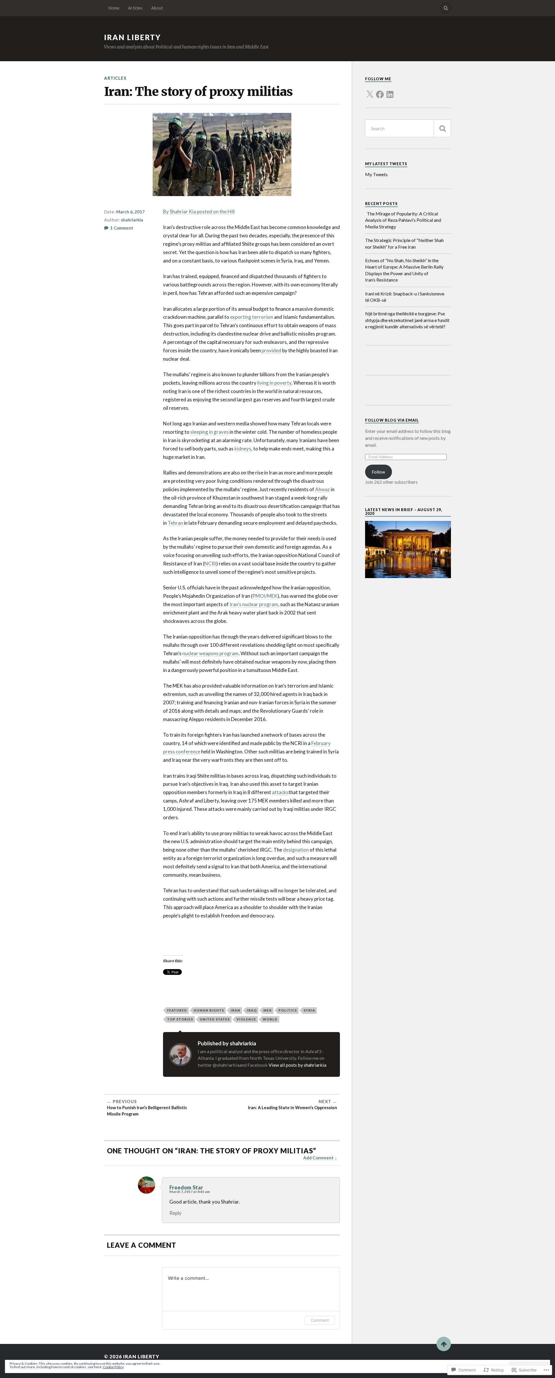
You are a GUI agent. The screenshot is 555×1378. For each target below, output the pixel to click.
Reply (175, 1213)
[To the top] (443, 1344)
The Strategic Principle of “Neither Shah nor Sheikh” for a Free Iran (404, 243)
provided (271, 350)
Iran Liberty (132, 37)
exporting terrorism (251, 317)
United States (215, 1019)
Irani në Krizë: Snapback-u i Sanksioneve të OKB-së (404, 297)
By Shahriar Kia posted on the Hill (199, 211)
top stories (180, 1019)
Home (113, 7)
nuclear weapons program (210, 653)
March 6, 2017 (130, 211)
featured (177, 1010)
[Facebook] (379, 91)
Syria (309, 1010)
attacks (280, 792)
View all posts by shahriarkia (297, 1065)
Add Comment (318, 1157)
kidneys (242, 449)
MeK (267, 1010)
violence (246, 1019)
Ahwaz (322, 489)
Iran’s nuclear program (254, 604)
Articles (135, 7)
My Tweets (376, 174)
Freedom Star (186, 1187)
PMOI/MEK (265, 596)
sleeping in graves (209, 432)
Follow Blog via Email (392, 420)
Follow (378, 471)
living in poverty (274, 383)
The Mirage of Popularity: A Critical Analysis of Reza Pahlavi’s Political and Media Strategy (403, 220)
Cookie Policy (113, 1367)
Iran (235, 1010)
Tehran (175, 523)
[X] (369, 91)
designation (296, 850)
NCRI (210, 563)
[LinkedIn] (390, 91)
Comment (320, 1320)
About (157, 7)
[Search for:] (408, 128)
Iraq (252, 1010)
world (270, 1019)
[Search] (446, 8)
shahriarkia (132, 219)
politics (287, 1010)
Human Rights (209, 1010)
